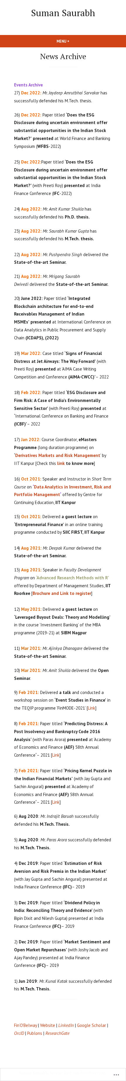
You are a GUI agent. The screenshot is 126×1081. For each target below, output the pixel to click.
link (61, 463)
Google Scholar (91, 1025)
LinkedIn (66, 1025)
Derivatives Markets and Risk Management (57, 455)
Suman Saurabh (63, 13)
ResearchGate (57, 1033)
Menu (73, 41)
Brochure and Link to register (62, 593)
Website (47, 1025)
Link (91, 708)
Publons (34, 1033)
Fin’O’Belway (25, 1025)
